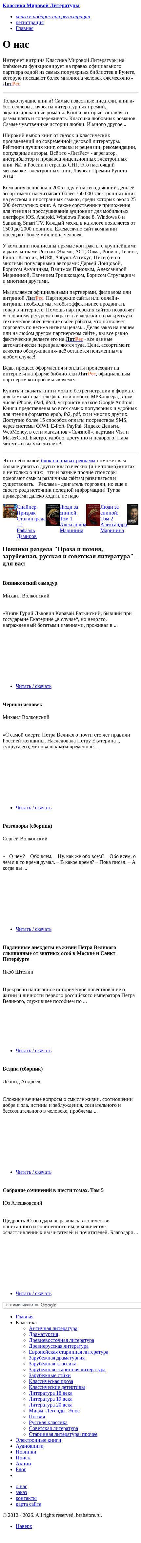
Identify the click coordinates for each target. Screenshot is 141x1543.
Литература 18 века (50, 1393)
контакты (26, 1498)
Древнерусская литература (59, 1346)
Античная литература (53, 1328)
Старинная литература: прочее (63, 1434)
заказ (21, 1492)
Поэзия (37, 1416)
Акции (23, 1463)
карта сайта (28, 1504)
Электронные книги (38, 1440)
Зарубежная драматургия (57, 1357)
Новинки (26, 1452)
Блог (21, 1469)
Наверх (24, 1526)
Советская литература (53, 1428)
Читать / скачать (33, 686)
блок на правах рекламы (68, 460)
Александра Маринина (73, 527)
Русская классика (48, 1422)
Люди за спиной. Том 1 (69, 512)
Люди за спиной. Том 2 (109, 512)
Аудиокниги (30, 1446)
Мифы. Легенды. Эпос (54, 1410)
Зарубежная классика (52, 1363)
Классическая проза (51, 1381)
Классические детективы (57, 1387)
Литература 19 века (50, 1399)
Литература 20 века (50, 1405)
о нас (21, 1486)
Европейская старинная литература (68, 1352)
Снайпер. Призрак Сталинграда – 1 (31, 515)
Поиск (23, 1457)
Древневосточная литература (61, 1340)
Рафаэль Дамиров (27, 533)
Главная (24, 1316)
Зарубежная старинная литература (67, 1369)
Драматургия (43, 1334)
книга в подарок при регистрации (53, 16)
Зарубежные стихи (50, 1375)
